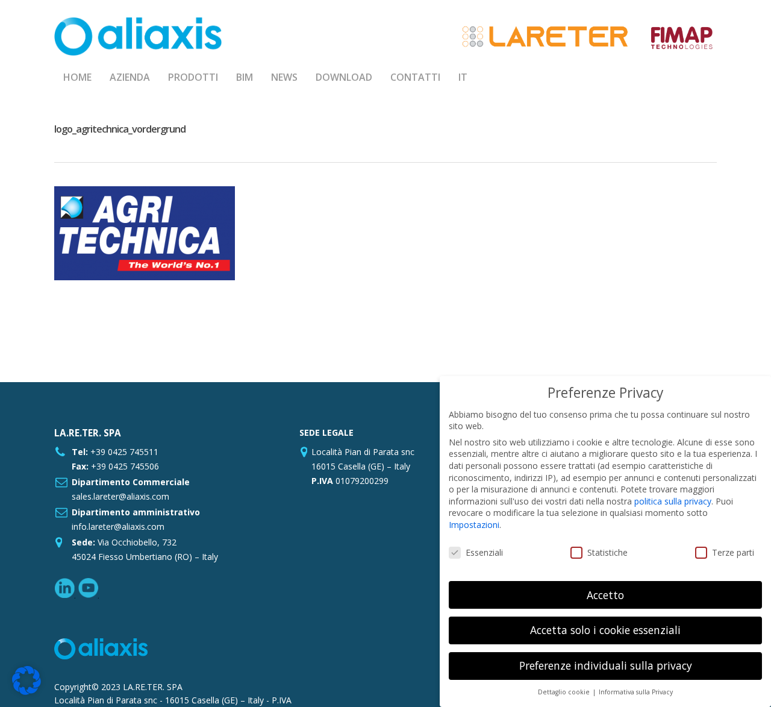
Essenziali (484, 552)
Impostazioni (474, 524)
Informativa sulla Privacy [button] (636, 692)
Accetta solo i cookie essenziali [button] (605, 630)
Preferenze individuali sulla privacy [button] (605, 665)
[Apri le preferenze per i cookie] (26, 691)
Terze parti (733, 552)
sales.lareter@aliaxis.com (120, 496)
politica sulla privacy (672, 501)
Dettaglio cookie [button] (565, 692)
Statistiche (607, 552)
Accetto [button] (605, 595)
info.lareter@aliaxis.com (118, 526)
